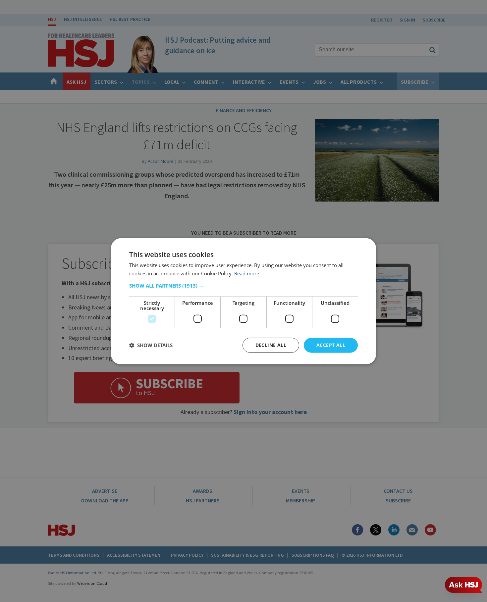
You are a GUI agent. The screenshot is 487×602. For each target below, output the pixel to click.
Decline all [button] (270, 345)
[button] (243, 285)
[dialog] (243, 301)
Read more (246, 273)
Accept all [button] (330, 345)
